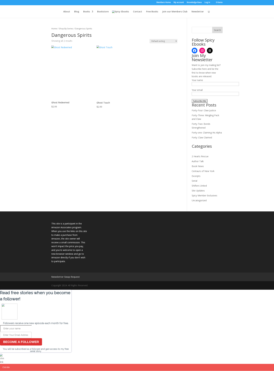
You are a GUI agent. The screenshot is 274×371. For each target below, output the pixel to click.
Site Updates (198, 190)
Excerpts (196, 175)
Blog (76, 11)
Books (86, 11)
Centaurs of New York (203, 171)
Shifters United (199, 185)
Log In (207, 2)
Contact (137, 11)
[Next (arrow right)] (268, 186)
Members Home (164, 2)
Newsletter (198, 11)
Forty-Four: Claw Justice (204, 110)
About (66, 11)
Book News (198, 166)
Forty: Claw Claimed (202, 137)
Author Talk (198, 161)
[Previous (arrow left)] (5, 186)
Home (54, 28)
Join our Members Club (174, 11)
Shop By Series (66, 28)
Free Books (152, 11)
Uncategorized (199, 200)
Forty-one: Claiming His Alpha (207, 132)
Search (217, 30)
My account (179, 2)
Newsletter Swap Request (65, 276)
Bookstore (103, 11)
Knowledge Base (194, 2)
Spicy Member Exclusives (204, 195)
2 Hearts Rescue (200, 156)
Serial (194, 180)
